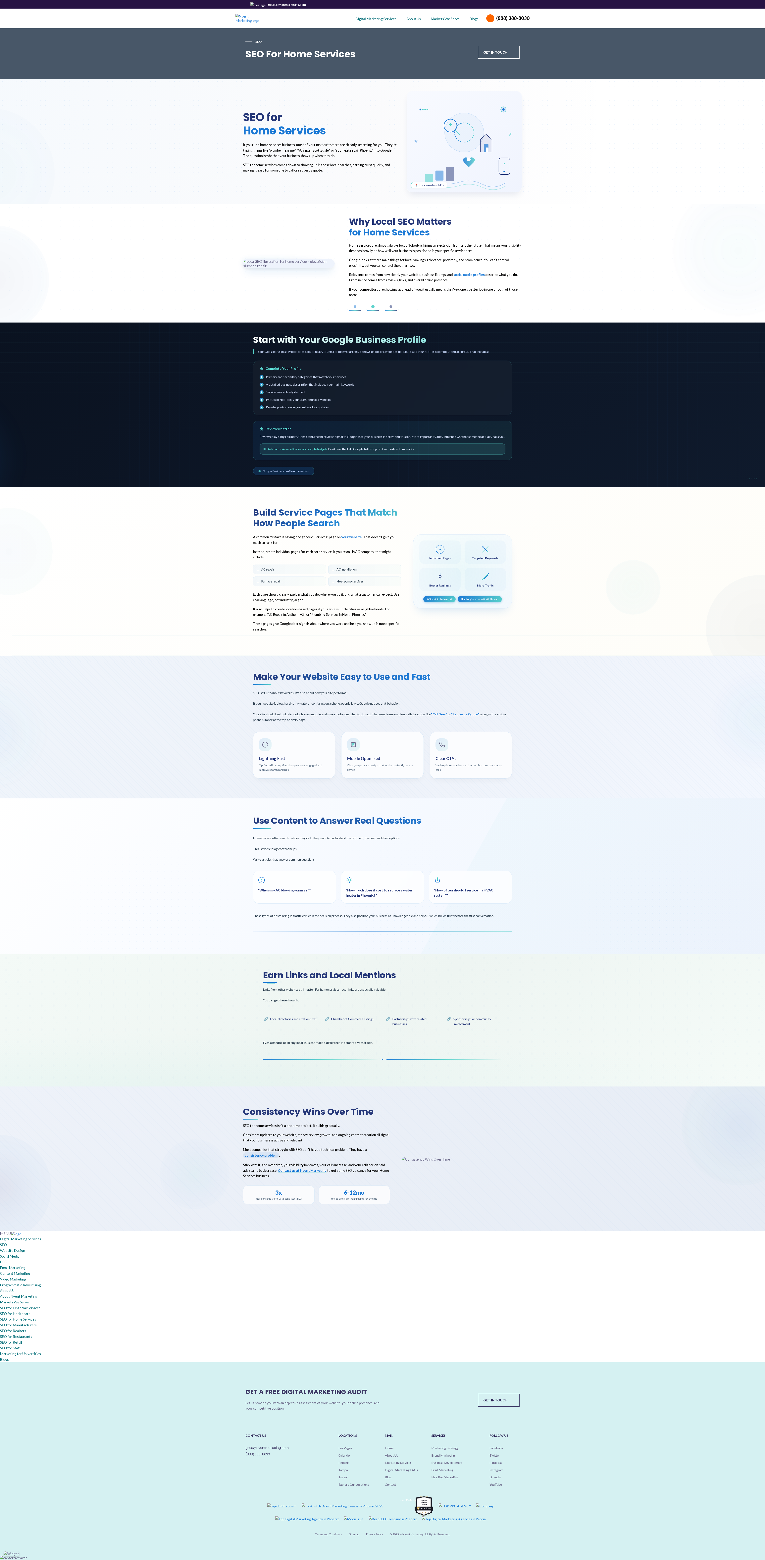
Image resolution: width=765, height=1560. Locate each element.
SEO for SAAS (10, 1348)
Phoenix (343, 1462)
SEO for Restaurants (16, 1336)
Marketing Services (398, 1462)
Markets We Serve (14, 1302)
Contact (390, 1484)
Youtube (517, 5)
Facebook (493, 5)
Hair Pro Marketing (444, 1477)
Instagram (507, 5)
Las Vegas (345, 1448)
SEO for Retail (11, 1342)
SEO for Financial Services (20, 1308)
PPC (3, 1262)
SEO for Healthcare (15, 1313)
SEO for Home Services (18, 1319)
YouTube (495, 1484)
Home (389, 1448)
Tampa (343, 1470)
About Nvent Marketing (18, 1296)
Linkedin (512, 5)
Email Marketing (12, 1267)
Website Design (12, 1250)
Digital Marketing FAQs (401, 1470)
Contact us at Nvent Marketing (302, 1170)
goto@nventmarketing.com (287, 4)
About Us (7, 1290)
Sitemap (354, 1534)
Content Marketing (15, 1273)
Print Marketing (442, 1470)
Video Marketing (13, 1279)
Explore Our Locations (353, 1484)
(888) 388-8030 (513, 18)
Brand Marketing (443, 1455)
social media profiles (469, 275)
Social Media (10, 1256)
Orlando (344, 1455)
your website (351, 537)
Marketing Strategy (444, 1448)
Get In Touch (495, 52)
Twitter (498, 5)
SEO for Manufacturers (18, 1325)
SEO (3, 1244)
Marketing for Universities (20, 1353)
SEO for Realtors (13, 1331)
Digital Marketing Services (20, 1239)
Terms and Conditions (329, 1534)
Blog (388, 1477)
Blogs (4, 1359)
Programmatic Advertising (20, 1285)
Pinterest (502, 5)
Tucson (343, 1477)
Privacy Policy (374, 1534)
